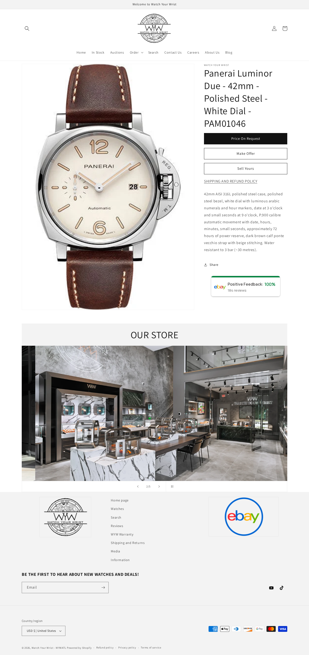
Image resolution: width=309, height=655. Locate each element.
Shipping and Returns (128, 543)
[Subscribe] (103, 587)
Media (115, 551)
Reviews (117, 526)
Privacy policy (127, 647)
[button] (27, 28)
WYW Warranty (122, 534)
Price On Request (245, 138)
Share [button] (214, 264)
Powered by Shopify (79, 647)
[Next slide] (159, 486)
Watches (117, 509)
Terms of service (151, 647)
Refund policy (104, 647)
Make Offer (246, 153)
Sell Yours (245, 168)
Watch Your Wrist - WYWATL (49, 647)
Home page (119, 500)
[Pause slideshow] (171, 486)
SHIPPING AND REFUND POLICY (230, 181)
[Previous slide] (138, 486)
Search (116, 517)
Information (120, 560)
